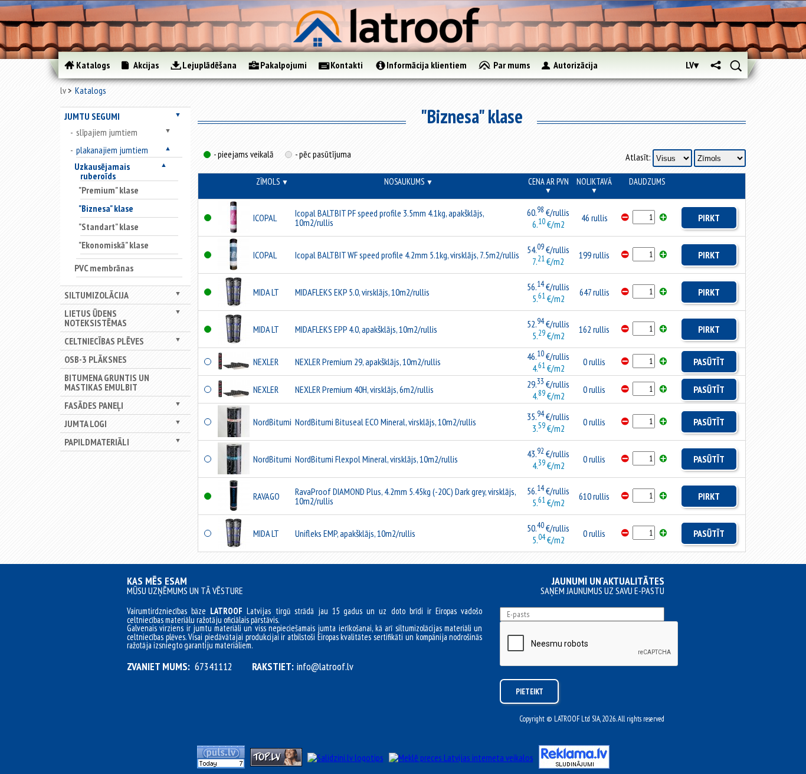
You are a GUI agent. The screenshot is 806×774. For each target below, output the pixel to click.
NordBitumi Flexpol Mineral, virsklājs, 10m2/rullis (376, 459)
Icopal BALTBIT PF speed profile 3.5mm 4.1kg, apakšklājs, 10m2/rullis (389, 217)
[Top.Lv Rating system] (276, 763)
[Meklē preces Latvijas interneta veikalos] (461, 757)
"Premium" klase (108, 190)
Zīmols (272, 181)
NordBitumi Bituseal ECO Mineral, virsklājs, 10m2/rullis (385, 422)
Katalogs (90, 90)
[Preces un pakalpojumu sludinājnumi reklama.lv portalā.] (574, 765)
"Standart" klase (108, 226)
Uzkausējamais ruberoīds (102, 171)
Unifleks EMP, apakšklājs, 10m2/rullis (355, 533)
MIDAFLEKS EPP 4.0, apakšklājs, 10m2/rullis (366, 329)
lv (63, 90)
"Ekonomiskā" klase (113, 245)
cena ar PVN (548, 185)
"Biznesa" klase (105, 208)
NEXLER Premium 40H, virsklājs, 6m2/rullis (364, 389)
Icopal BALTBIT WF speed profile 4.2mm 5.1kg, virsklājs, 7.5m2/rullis (407, 255)
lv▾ (692, 65)
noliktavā (594, 185)
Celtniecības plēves (104, 341)
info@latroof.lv (325, 666)
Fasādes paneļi (93, 405)
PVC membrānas (103, 268)
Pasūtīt (709, 362)
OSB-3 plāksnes (95, 359)
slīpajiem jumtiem (106, 132)
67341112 (213, 666)
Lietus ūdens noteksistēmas (95, 318)
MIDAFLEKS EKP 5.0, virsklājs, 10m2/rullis (362, 292)
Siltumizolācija (96, 295)
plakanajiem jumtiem (112, 150)
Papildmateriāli (96, 442)
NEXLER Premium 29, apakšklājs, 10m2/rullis (368, 362)
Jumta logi (85, 423)
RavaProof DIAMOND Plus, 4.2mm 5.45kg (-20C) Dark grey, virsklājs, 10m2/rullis (405, 496)
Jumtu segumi (92, 116)
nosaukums (408, 181)
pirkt (709, 218)
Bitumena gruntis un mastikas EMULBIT (106, 382)
